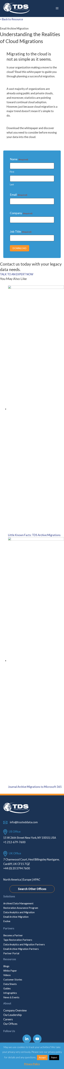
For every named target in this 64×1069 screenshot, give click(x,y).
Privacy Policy (32, 1063)
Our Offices (10, 1023)
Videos (7, 975)
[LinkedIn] (26, 1039)
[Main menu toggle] (57, 8)
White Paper (10, 970)
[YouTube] (37, 1039)
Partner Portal (11, 953)
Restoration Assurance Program (20, 907)
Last (12, 184)
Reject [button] (54, 1057)
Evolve (6, 921)
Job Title (21, 231)
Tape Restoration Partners (17, 939)
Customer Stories (12, 979)
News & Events (11, 997)
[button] (32, 889)
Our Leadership (12, 1014)
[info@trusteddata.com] (20, 822)
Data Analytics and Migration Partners (24, 944)
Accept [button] (42, 1057)
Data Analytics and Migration (19, 912)
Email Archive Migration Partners (21, 949)
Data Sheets (10, 984)
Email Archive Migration (16, 916)
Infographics (10, 993)
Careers (8, 1019)
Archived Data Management (18, 903)
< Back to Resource (11, 19)
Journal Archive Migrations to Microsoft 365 (35, 786)
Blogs (6, 966)
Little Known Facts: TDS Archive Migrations (34, 535)
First (12, 171)
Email (18, 194)
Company (21, 213)
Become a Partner (13, 935)
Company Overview (15, 1010)
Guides (7, 988)
